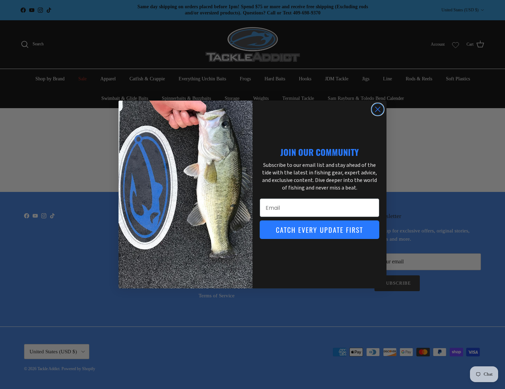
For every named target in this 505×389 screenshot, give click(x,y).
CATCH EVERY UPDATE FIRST (319, 230)
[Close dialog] (378, 109)
